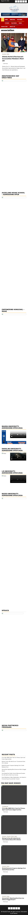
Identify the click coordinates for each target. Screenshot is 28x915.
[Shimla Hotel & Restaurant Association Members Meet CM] (14, 42)
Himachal (12, 19)
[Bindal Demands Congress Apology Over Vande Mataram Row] (14, 854)
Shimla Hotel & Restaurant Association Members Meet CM (13, 59)
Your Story (4, 26)
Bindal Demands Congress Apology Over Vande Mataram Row (14, 869)
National (19, 19)
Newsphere (24, 911)
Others (7, 23)
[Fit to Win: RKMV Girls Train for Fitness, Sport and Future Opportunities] (14, 794)
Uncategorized (5, 806)
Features (14, 23)
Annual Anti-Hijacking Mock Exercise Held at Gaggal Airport (13, 898)
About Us (12, 26)
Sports (15, 836)
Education (4, 836)
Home (6, 19)
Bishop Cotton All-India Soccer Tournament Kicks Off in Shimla (11, 839)
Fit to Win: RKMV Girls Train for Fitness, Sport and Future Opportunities (13, 809)
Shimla (8, 54)
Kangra (8, 896)
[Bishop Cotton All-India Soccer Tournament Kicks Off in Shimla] (14, 824)
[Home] (2, 20)
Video (20, 23)
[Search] (26, 19)
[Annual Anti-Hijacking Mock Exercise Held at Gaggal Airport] (14, 884)
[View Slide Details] (14, 738)
